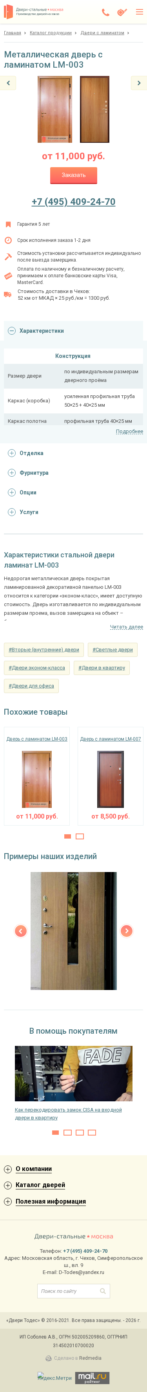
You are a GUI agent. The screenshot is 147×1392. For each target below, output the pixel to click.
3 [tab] (79, 1132)
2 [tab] (79, 836)
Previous (20, 931)
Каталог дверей (40, 1185)
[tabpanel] (37, 776)
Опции (28, 492)
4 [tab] (92, 1132)
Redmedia (90, 1358)
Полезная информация (51, 1201)
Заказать (74, 175)
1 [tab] (67, 836)
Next (126, 931)
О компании (34, 1169)
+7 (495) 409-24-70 (74, 201)
